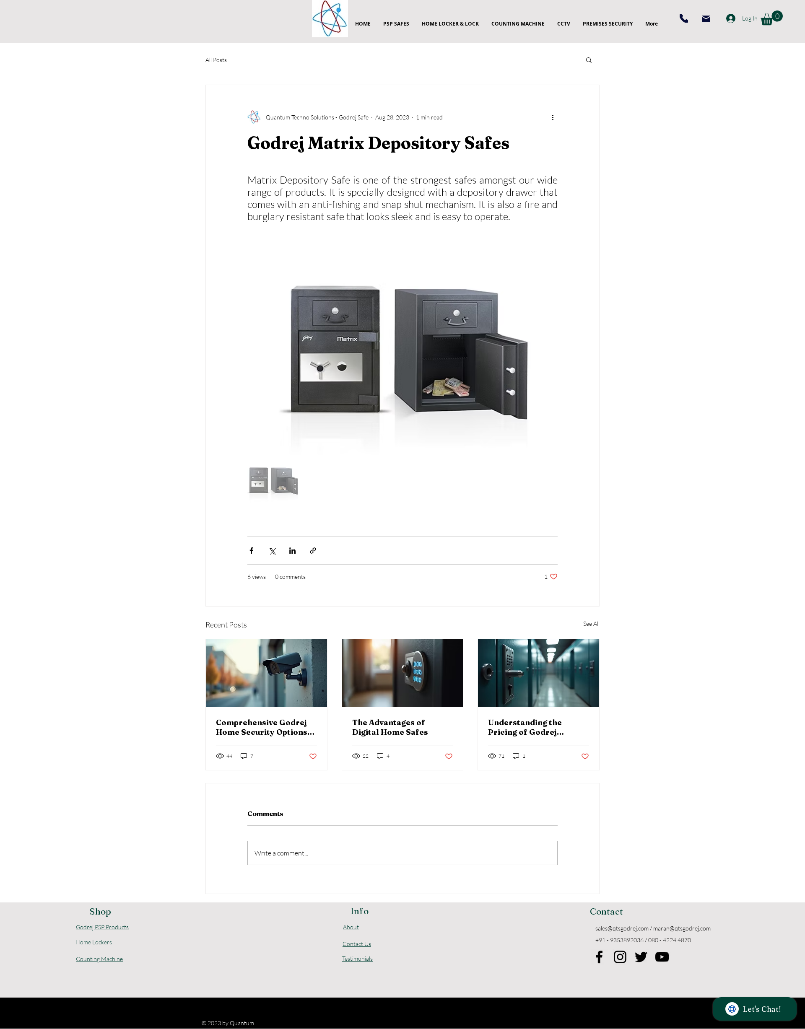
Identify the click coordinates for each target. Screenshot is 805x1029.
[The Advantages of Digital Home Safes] (402, 673)
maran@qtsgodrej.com (682, 928)
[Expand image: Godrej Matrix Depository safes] (547, 256)
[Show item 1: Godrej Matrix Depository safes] (272, 480)
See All (591, 623)
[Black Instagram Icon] (620, 957)
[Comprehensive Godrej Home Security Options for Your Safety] (266, 673)
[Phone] (684, 18)
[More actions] (553, 117)
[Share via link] (313, 551)
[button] (772, 17)
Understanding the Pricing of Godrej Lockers (525, 727)
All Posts (216, 59)
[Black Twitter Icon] (641, 957)
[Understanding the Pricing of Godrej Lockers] (538, 673)
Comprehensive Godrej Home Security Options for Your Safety (261, 727)
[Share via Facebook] (251, 551)
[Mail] (706, 19)
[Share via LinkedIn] (292, 551)
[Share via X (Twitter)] (272, 551)
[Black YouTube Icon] (662, 957)
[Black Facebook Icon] (599, 957)
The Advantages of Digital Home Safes (390, 727)
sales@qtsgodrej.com (622, 928)
